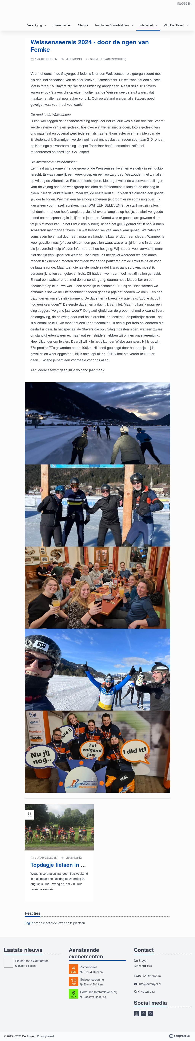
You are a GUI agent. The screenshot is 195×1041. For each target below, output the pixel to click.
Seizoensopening (92, 979)
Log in (29, 923)
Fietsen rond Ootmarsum (32, 961)
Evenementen (62, 25)
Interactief (146, 25)
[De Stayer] (19, 10)
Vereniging (34, 25)
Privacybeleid (45, 1036)
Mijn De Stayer (174, 25)
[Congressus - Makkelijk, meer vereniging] (179, 1036)
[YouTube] (136, 1013)
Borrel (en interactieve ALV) (98, 992)
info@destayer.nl (149, 984)
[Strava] (143, 1013)
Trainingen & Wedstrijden (111, 25)
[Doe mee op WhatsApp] (150, 1013)
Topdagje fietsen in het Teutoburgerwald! (82, 864)
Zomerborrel (88, 967)
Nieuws (83, 25)
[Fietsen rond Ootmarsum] (8, 963)
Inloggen (184, 3)
